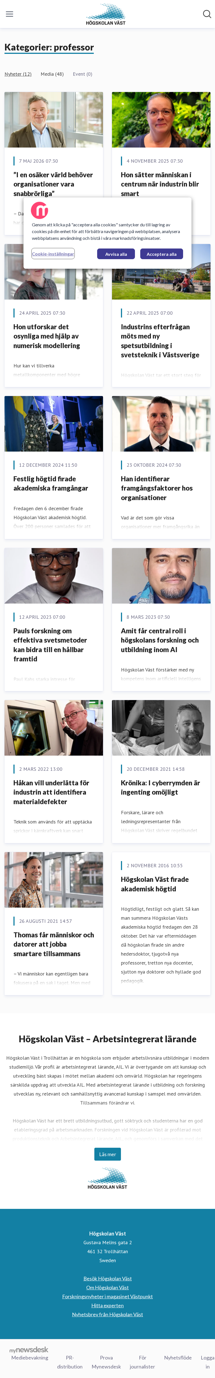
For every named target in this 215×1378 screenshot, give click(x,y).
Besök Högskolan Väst (107, 1278)
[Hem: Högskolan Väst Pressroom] (105, 14)
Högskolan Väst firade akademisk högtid (155, 884)
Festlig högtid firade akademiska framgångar (50, 483)
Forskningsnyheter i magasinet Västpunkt (107, 1296)
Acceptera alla (162, 254)
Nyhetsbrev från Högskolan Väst (107, 1314)
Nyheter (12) (18, 74)
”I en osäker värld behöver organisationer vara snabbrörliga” (53, 184)
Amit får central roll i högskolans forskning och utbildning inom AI (160, 640)
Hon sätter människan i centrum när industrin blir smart (160, 184)
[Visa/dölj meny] (9, 14)
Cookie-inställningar (53, 253)
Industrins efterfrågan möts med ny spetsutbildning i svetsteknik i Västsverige (160, 341)
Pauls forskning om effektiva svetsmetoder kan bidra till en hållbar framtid (50, 645)
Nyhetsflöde (178, 1357)
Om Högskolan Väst (107, 1287)
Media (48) (52, 74)
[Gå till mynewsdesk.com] (29, 1349)
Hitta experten (107, 1305)
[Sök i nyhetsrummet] (207, 14)
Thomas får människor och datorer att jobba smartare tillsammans (53, 944)
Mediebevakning (29, 1357)
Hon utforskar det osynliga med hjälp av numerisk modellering (46, 336)
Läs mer (107, 1154)
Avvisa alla (116, 254)
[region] (107, 233)
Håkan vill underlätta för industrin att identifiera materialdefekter (51, 792)
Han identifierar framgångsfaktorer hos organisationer (157, 488)
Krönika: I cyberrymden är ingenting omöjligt (160, 787)
